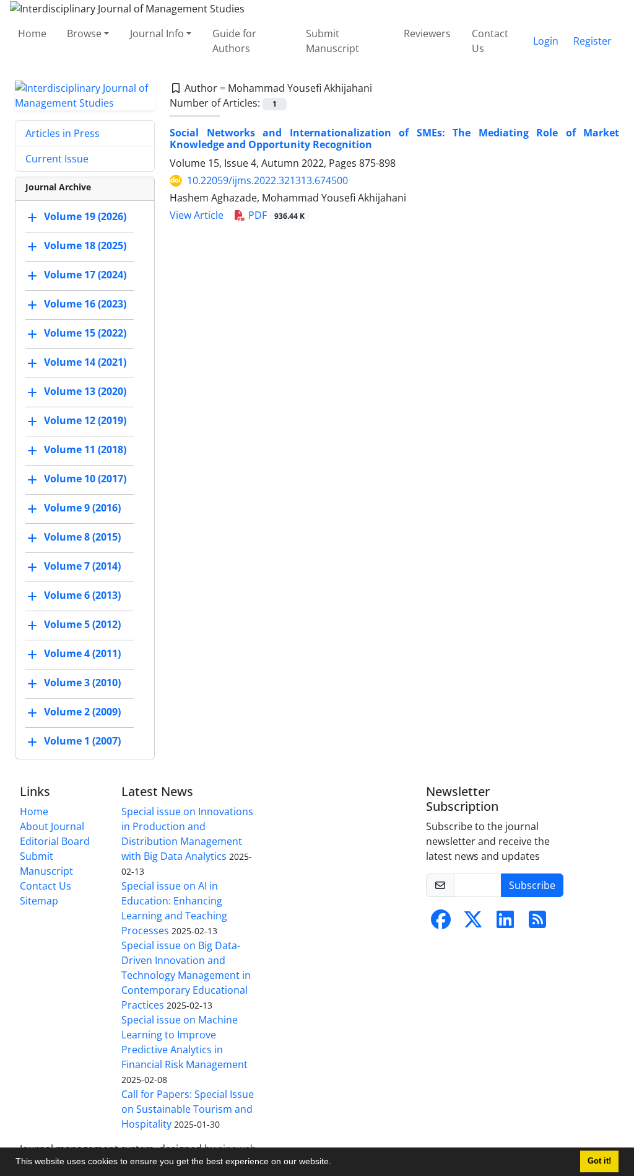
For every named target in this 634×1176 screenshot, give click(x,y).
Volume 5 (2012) (82, 624)
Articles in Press (62, 133)
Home (32, 33)
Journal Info (157, 33)
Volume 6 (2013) (82, 595)
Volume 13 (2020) (85, 391)
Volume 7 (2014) (82, 566)
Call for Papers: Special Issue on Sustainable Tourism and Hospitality (187, 1109)
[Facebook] (441, 923)
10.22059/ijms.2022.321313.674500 (267, 180)
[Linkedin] (505, 923)
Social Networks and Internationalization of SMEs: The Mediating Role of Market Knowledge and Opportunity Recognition (394, 138)
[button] (335, 1163)
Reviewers (427, 33)
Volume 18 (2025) (85, 245)
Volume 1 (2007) (82, 741)
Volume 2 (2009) (82, 711)
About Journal (52, 826)
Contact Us (490, 41)
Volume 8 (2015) (82, 537)
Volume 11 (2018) (85, 449)
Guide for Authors (234, 41)
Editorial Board (55, 841)
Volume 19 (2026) (85, 216)
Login (545, 41)
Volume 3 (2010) (82, 682)
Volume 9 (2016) (82, 508)
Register (592, 41)
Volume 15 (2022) (85, 333)
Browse (84, 33)
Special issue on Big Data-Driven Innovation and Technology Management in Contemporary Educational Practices (186, 975)
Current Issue (57, 159)
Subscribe (532, 885)
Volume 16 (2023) (85, 304)
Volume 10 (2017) (85, 478)
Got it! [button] (599, 1161)
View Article (197, 215)
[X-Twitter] (473, 923)
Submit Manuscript (332, 41)
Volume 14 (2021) (85, 362)
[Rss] (537, 923)
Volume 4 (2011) (82, 653)
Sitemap (39, 901)
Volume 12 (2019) (85, 420)
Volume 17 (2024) (85, 274)
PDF (275, 215)
